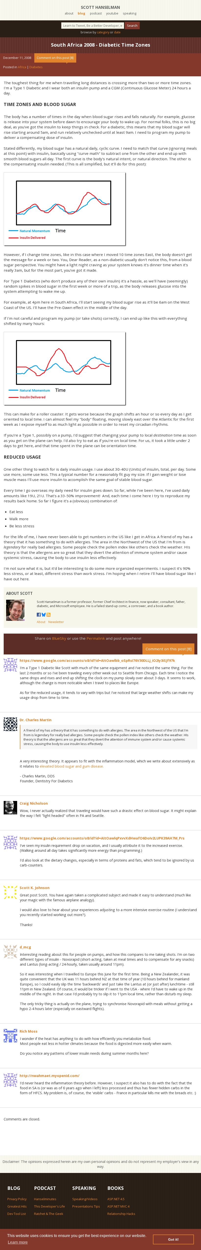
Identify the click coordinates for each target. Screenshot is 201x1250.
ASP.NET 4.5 (116, 1199)
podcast (96, 13)
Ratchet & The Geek (48, 1213)
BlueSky (59, 638)
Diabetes (36, 67)
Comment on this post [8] (55, 57)
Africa (22, 67)
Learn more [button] (18, 1242)
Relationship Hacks (121, 1213)
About (41, 622)
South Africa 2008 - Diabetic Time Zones (100, 44)
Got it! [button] (173, 1239)
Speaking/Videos (85, 1199)
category (103, 32)
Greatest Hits (17, 1206)
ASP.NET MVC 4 (118, 1206)
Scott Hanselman (100, 7)
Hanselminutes (45, 1199)
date (117, 32)
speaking (129, 13)
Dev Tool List (16, 1213)
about (69, 13)
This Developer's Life (49, 1206)
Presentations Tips (86, 1206)
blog (81, 13)
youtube (112, 13)
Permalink (96, 638)
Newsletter (56, 622)
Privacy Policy (16, 1199)
